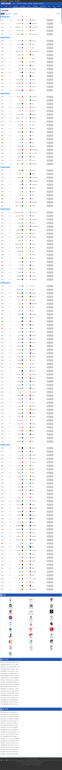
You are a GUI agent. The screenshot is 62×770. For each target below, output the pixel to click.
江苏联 (10, 399)
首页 (14, 3)
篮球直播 (30, 3)
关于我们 (26, 758)
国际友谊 (58, 6)
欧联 (10, 212)
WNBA (6, 6)
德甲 (10, 300)
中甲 (10, 377)
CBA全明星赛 (15, 6)
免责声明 (35, 758)
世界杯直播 (19, 3)
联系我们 (31, 758)
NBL (10, 79)
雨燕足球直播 (4, 1)
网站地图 (22, 764)
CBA (10, 6)
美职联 (10, 501)
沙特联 (10, 51)
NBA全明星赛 (22, 6)
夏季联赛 (29, 6)
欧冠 (10, 111)
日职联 (10, 335)
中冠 (10, 23)
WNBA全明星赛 (43, 6)
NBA (2, 6)
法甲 (10, 303)
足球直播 (25, 3)
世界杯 (49, 6)
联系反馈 (12, 1)
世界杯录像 (35, 3)
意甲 (10, 47)
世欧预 (53, 6)
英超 (10, 65)
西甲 (10, 54)
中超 (10, 268)
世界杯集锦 (41, 3)
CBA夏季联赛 (35, 6)
